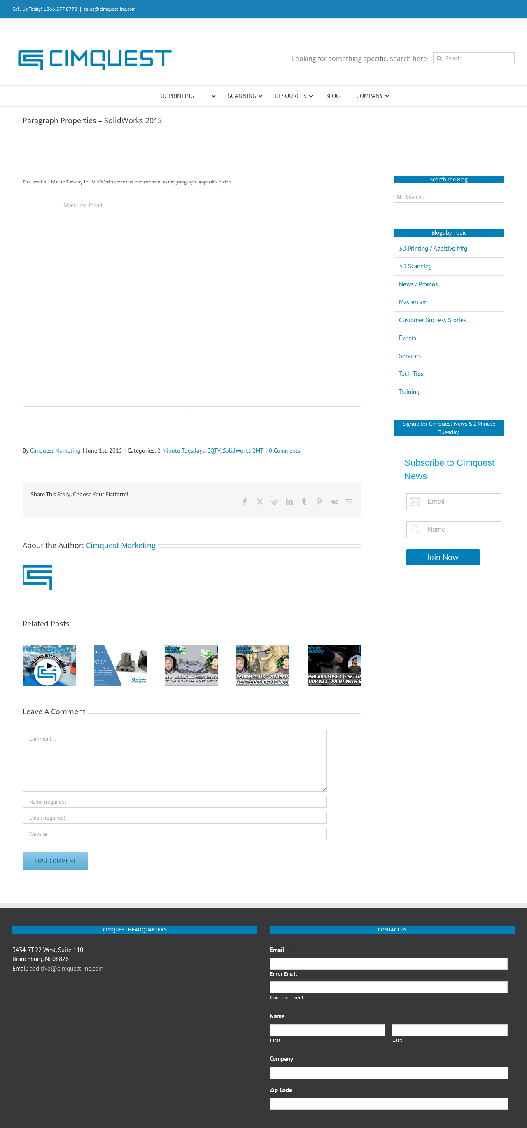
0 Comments (284, 450)
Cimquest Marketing (55, 450)
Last (397, 1040)
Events (407, 338)
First (275, 1040)
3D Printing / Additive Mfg (433, 248)
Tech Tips (411, 374)
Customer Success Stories (432, 320)
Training (409, 392)
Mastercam (413, 302)
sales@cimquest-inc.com (110, 9)
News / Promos (418, 284)
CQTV (213, 450)
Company (281, 1058)
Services (410, 356)
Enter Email (283, 974)
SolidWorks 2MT (243, 450)
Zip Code (281, 1090)
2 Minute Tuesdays (181, 450)
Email (280, 950)
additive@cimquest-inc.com (66, 968)
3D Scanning (415, 266)
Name (277, 1016)
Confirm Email (287, 997)
